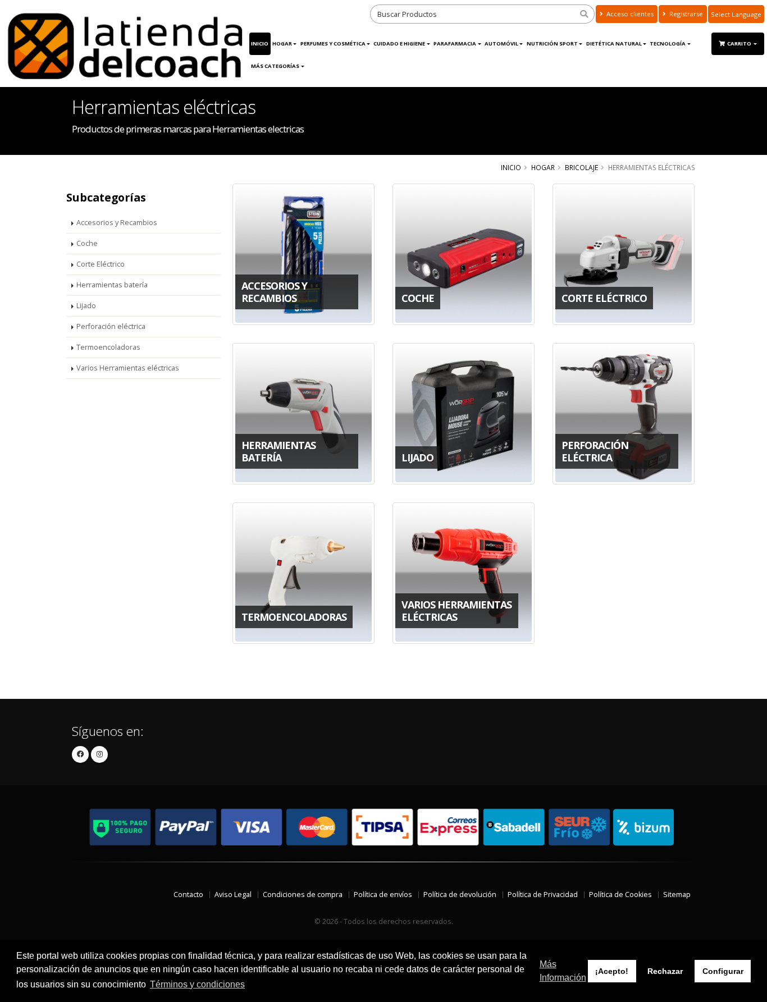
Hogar (282, 43)
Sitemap (677, 894)
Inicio (259, 43)
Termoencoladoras (108, 347)
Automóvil (501, 43)
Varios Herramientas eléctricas (127, 368)
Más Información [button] (563, 970)
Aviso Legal (233, 894)
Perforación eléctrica (110, 326)
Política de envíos (383, 894)
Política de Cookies (620, 894)
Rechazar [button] (665, 971)
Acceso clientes (629, 14)
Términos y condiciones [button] (197, 984)
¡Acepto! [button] (611, 971)
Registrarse (685, 14)
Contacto (188, 894)
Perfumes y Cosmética (333, 43)
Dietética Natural (614, 43)
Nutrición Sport (552, 43)
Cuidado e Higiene (399, 43)
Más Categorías (275, 66)
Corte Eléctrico (100, 264)
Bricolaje (581, 167)
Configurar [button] (722, 971)
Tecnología (668, 43)
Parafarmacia (454, 43)
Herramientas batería (112, 285)
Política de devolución (459, 894)
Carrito (739, 43)
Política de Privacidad (543, 894)
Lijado (86, 305)
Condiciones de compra (303, 894)
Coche (87, 243)
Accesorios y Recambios (116, 222)
